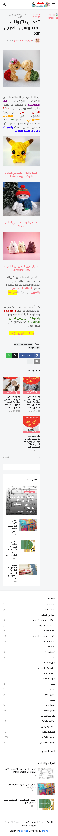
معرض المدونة (29, 732)
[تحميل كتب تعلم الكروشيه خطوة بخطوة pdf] (28, 525)
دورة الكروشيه (34, 347)
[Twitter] (15, 355)
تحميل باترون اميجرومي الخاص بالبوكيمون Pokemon (21, 174)
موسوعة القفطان (29, 742)
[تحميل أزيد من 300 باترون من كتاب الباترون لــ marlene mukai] (46, 773)
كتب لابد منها (29, 705)
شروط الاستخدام (29, 825)
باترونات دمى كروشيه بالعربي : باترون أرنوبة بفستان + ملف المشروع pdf (32, 402)
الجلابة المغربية (29, 631)
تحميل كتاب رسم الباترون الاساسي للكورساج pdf (12, 572)
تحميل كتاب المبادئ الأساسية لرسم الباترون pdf (11, 548)
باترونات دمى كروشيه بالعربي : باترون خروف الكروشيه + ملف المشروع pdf (12, 402)
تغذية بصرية (29, 652)
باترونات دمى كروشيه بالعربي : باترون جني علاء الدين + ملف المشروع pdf (32, 441)
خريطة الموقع (38, 822)
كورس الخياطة (29, 710)
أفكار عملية (29, 609)
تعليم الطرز (29, 647)
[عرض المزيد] (30, 361)
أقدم (7, 457)
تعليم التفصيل (29, 641)
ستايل (29, 689)
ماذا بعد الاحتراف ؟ (29, 716)
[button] (54, 4)
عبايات (29, 700)
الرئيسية (50, 822)
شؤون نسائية (29, 695)
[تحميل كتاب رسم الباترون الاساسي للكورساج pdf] (28, 569)
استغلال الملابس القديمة (29, 620)
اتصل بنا (26, 822)
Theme (45, 831)
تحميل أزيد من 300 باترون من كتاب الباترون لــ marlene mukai (20, 770)
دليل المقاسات (29, 663)
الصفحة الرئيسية (36, 15)
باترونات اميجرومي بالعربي (16, 15)
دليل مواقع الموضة (29, 668)
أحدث (36, 457)
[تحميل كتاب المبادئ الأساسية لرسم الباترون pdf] (28, 546)
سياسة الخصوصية (12, 822)
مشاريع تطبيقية (29, 721)
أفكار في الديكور (29, 615)
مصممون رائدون (29, 726)
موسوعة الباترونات (29, 737)
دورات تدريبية (29, 673)
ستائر (29, 684)
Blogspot (23, 830)
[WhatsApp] (9, 355)
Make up (29, 604)
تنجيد (29, 657)
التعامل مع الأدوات (29, 625)
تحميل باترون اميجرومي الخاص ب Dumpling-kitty (21, 268)
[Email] (37, 361)
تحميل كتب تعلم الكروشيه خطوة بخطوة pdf (12, 526)
